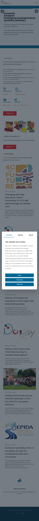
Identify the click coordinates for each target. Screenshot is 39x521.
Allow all (19, 284)
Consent (9, 235)
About (31, 235)
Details (20, 235)
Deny (19, 275)
